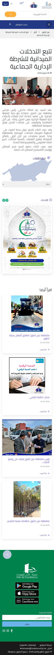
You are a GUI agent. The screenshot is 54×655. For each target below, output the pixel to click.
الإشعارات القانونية (28, 645)
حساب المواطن (21, 24)
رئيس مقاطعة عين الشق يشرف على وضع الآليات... (29, 461)
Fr (11, 4)
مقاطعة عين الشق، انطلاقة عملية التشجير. (28, 521)
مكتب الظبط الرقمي (39, 397)
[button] (6, 200)
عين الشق (45, 32)
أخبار (35, 32)
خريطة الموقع (46, 645)
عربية (5, 4)
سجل (27, 624)
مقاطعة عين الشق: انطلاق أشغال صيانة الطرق (29, 337)
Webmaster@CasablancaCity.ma (33, 648)
